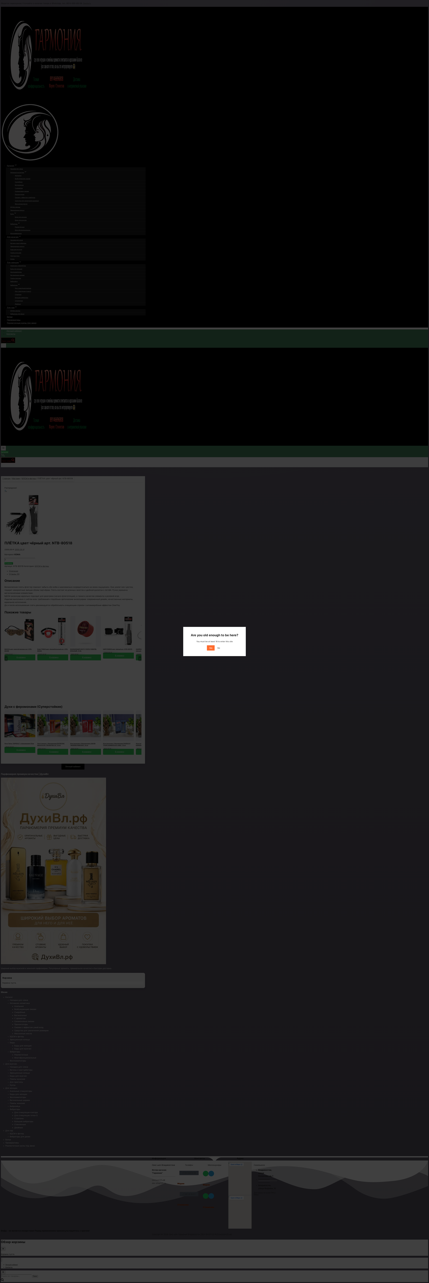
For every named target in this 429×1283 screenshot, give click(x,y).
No (218, 648)
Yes (210, 648)
